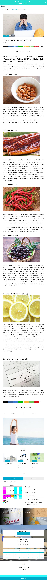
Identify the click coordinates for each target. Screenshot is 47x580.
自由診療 (6, 35)
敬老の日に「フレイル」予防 (30, 492)
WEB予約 (23, 533)
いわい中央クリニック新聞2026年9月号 (32, 489)
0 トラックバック (34, 478)
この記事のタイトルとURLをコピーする (23, 51)
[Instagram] (23, 572)
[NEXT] (21, 485)
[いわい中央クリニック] (3, 6)
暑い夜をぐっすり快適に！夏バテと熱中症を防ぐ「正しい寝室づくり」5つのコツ (34, 503)
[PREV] (4, 485)
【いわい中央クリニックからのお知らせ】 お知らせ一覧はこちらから (22, 2)
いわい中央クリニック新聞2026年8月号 (32, 499)
